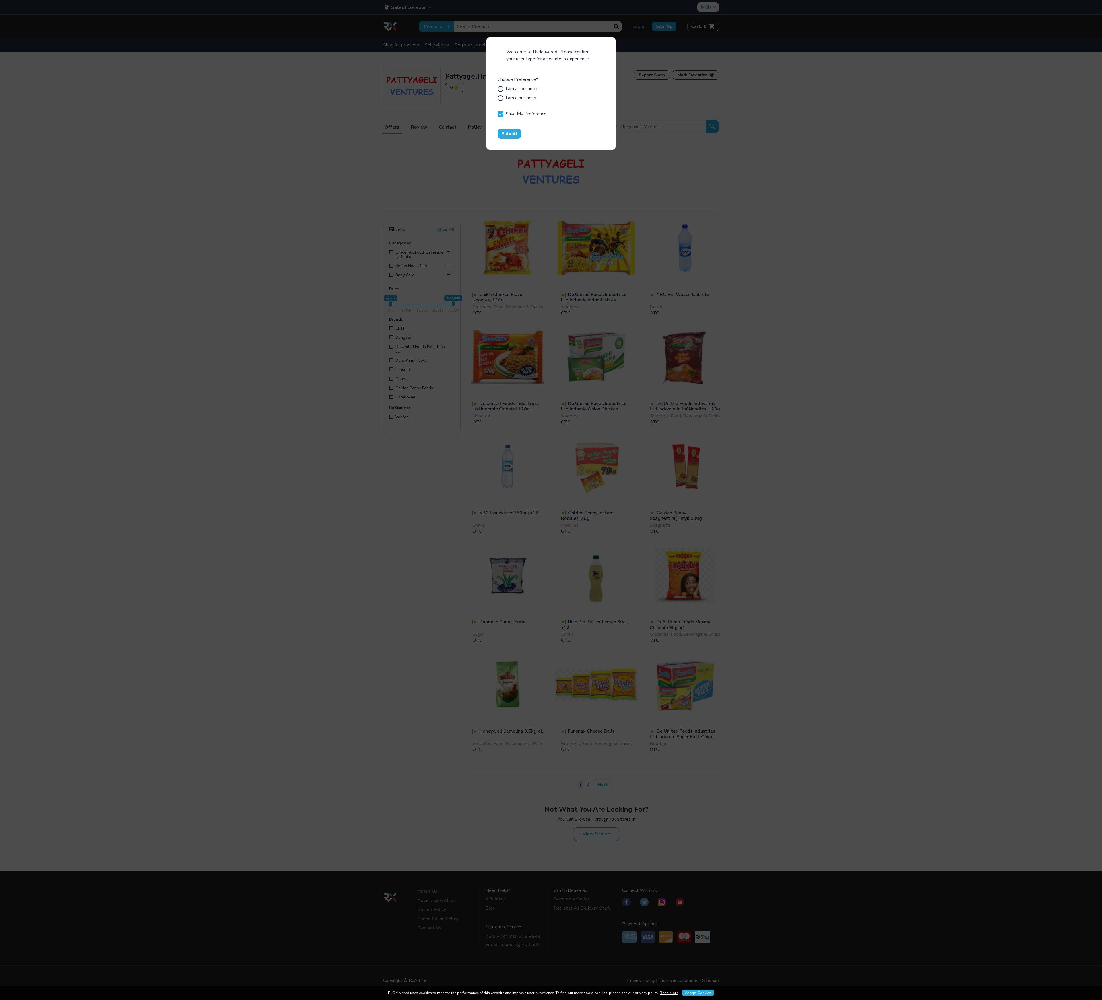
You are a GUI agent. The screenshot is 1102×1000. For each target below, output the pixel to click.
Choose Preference (518, 79)
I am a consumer (522, 88)
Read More (669, 992)
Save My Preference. (526, 114)
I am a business (521, 98)
